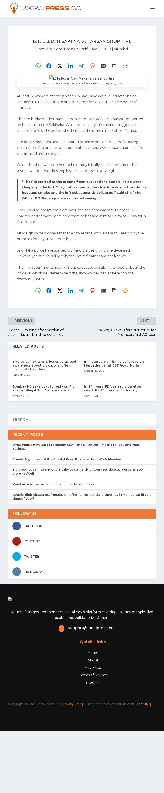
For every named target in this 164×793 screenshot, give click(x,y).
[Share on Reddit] (125, 66)
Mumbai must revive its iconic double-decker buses (53, 484)
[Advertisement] (82, 761)
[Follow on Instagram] (79, 716)
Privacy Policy (73, 704)
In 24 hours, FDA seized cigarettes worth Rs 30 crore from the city (113, 388)
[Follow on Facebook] (60, 716)
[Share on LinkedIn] (71, 66)
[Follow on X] (70, 716)
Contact (93, 683)
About (93, 660)
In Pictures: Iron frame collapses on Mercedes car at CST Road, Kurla (114, 363)
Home (93, 653)
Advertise (93, 668)
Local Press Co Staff (71, 49)
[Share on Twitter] (60, 66)
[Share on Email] (103, 66)
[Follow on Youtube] (98, 716)
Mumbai (121, 49)
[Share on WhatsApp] (38, 66)
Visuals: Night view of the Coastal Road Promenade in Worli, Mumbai (66, 459)
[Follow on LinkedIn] (89, 716)
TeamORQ (143, 704)
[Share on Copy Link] (114, 66)
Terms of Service (93, 675)
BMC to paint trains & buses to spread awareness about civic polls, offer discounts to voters (44, 365)
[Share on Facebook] (49, 66)
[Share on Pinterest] (92, 66)
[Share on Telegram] (81, 66)
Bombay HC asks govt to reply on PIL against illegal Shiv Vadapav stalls (43, 388)
